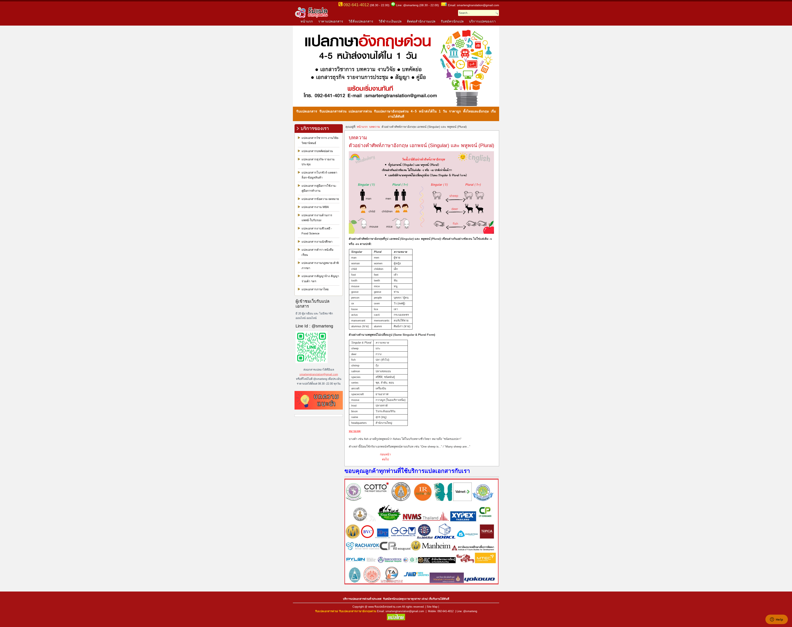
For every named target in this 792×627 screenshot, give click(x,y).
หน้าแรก (307, 21)
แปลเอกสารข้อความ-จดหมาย (320, 199)
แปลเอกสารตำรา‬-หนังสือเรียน (317, 252)
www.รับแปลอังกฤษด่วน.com (384, 606)
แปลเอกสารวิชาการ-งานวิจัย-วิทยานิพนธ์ (320, 140)
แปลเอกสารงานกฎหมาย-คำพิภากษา (320, 265)
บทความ (374, 126)
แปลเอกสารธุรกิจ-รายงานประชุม (318, 162)
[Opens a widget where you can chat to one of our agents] (776, 620)
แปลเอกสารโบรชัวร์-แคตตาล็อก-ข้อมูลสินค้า (319, 175)
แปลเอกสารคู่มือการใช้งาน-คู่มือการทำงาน (319, 188)
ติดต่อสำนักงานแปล (421, 21)
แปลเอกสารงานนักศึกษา (317, 241)
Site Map (432, 606)
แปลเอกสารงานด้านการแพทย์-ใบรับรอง (317, 218)
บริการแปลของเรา (482, 21)
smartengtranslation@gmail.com (318, 374)
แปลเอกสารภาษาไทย (315, 289)
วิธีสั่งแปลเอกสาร (361, 21)
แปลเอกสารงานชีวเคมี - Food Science (317, 231)
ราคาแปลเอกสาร (330, 21)
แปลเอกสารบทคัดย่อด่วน (317, 151)
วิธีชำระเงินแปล (390, 21)
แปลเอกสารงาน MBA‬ (315, 207)
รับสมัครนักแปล (452, 21)
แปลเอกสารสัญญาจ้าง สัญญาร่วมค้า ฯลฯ (320, 278)
